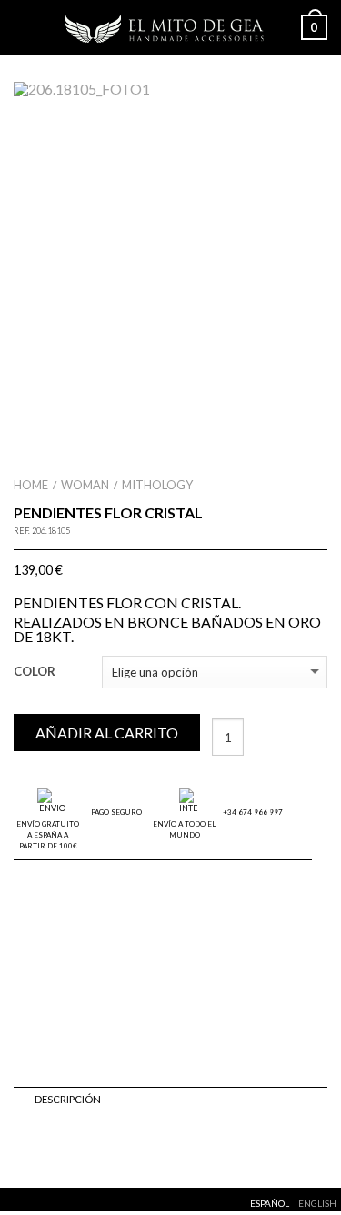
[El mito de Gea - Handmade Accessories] (167, 27)
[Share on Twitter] (43, 1148)
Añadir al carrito (106, 732)
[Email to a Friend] (63, 1148)
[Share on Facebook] (23, 1148)
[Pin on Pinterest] (83, 1148)
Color (34, 671)
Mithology (157, 484)
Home (31, 484)
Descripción (68, 1099)
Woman (85, 484)
